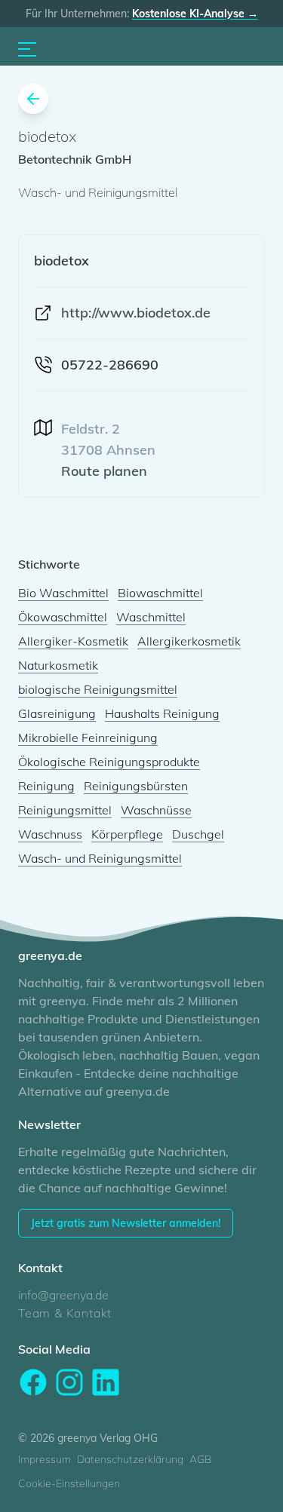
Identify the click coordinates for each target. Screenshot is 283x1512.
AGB (200, 1459)
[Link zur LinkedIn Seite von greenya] (106, 1382)
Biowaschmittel (160, 592)
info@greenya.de (63, 1294)
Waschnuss (50, 834)
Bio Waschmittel (63, 592)
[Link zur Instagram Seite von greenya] (69, 1382)
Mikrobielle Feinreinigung (88, 737)
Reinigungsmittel (65, 809)
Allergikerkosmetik (189, 641)
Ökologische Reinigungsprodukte (109, 761)
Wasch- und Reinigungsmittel (100, 858)
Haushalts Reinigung (162, 713)
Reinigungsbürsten (136, 785)
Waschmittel (151, 616)
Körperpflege (127, 834)
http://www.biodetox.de (136, 312)
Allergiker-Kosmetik (73, 641)
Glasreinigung (57, 713)
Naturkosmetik (58, 665)
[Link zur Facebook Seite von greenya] (33, 1382)
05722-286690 (109, 364)
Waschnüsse (156, 809)
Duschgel (198, 834)
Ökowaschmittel (62, 616)
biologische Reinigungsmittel (97, 689)
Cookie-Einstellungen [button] (69, 1483)
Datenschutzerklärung (130, 1459)
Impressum (44, 1459)
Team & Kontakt (65, 1312)
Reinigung (46, 785)
